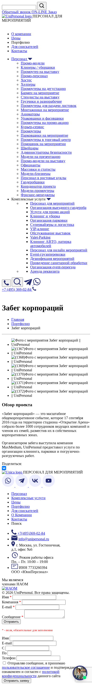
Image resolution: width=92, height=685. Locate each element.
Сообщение (12, 617)
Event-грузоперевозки (47, 254)
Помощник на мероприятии (43, 144)
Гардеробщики (33, 182)
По (4, 653)
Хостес (26, 80)
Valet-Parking (40, 237)
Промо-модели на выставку (43, 161)
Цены (16, 38)
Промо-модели (33, 63)
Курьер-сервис (32, 127)
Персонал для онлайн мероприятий (58, 250)
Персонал (19, 59)
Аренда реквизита (44, 271)
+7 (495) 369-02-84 (17, 290)
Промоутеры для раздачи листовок (48, 106)
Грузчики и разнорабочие (41, 101)
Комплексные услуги (28, 498)
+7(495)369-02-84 (31, 533)
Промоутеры (31, 131)
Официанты (30, 165)
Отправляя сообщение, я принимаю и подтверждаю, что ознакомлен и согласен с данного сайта (42, 669)
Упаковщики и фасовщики (42, 118)
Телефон (9, 658)
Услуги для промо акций (50, 212)
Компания (11, 602)
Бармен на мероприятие (40, 93)
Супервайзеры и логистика (52, 225)
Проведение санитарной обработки (58, 263)
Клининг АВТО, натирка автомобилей (50, 244)
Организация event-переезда (52, 267)
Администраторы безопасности (46, 152)
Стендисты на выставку (40, 97)
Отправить (11, 621)
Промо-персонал (34, 76)
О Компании (21, 515)
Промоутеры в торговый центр (46, 140)
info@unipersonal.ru (33, 539)
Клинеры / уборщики (38, 67)
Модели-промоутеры (37, 191)
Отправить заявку (16, 680)
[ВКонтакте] (4, 468)
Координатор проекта (38, 186)
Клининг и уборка (45, 216)
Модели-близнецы (35, 174)
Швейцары (29, 148)
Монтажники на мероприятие (45, 110)
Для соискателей (24, 47)
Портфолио (20, 506)
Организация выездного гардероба (58, 208)
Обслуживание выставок (50, 233)
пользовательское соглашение (26, 667)
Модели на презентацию (40, 157)
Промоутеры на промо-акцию (45, 123)
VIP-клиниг (39, 229)
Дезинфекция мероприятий (52, 259)
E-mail (8, 607)
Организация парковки (48, 220)
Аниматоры (30, 114)
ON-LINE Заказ (44, 12)
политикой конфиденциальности (30, 674)
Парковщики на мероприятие (44, 135)
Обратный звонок (17, 12)
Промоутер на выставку (40, 72)
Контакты (19, 51)
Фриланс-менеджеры (38, 195)
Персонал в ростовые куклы (43, 178)
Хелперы (28, 84)
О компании (21, 34)
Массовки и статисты (38, 169)
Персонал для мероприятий (52, 203)
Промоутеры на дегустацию (43, 89)
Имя (7, 597)
